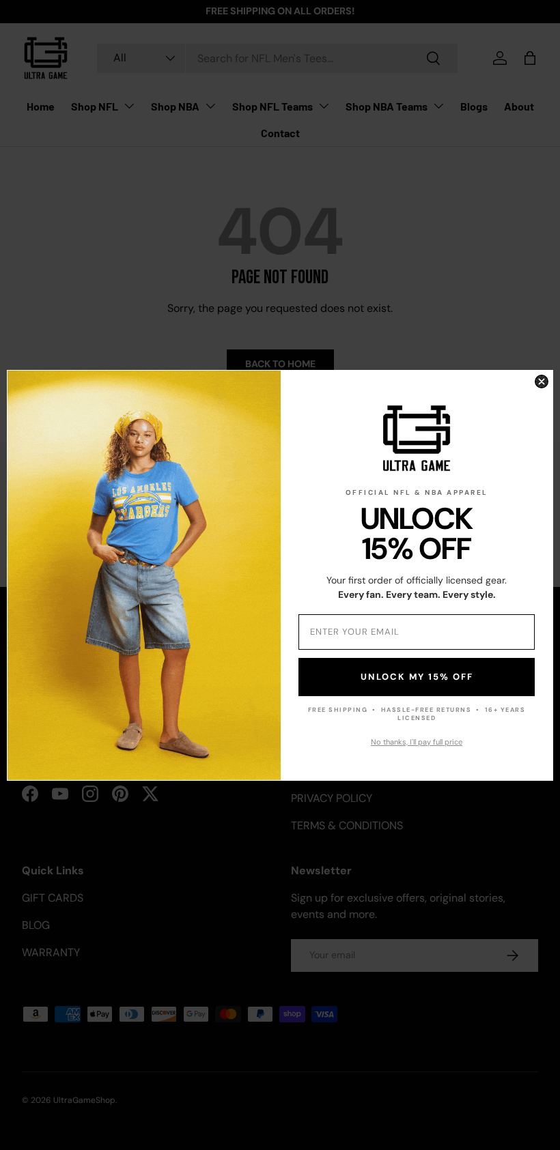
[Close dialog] (541, 381)
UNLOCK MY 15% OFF (417, 676)
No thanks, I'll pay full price (416, 742)
